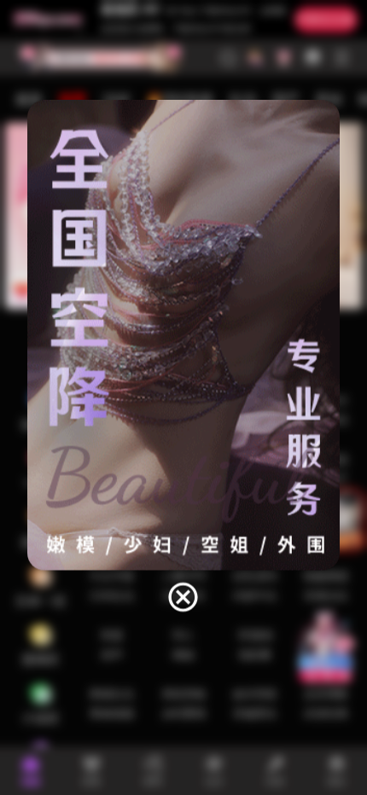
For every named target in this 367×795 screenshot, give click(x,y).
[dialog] (184, 358)
